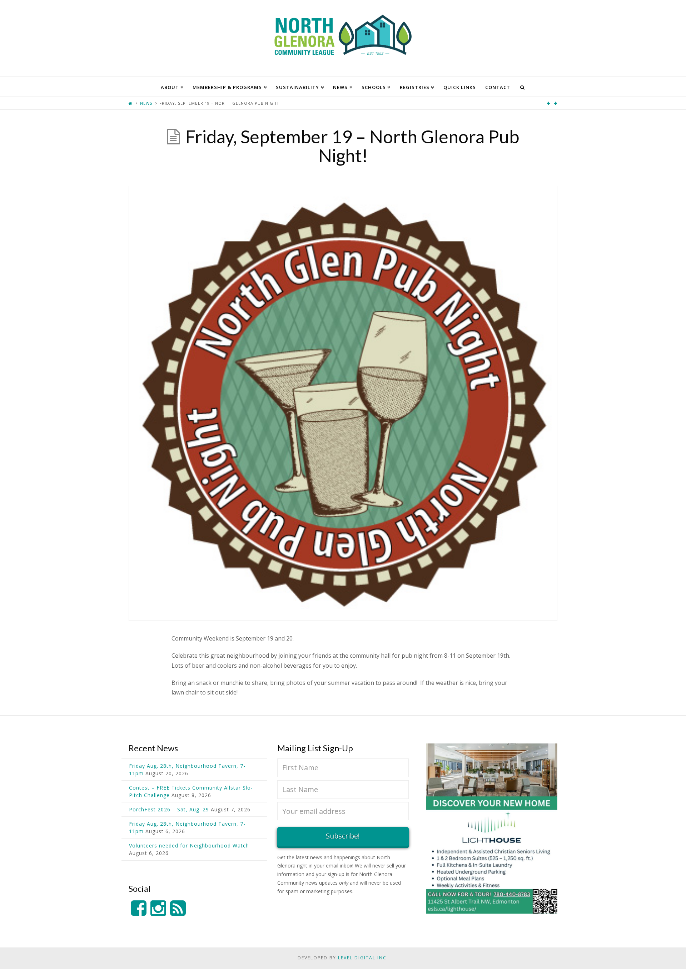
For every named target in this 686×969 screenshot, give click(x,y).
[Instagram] (158, 908)
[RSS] (178, 908)
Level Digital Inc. (363, 958)
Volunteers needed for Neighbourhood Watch (189, 845)
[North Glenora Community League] (343, 38)
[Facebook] (138, 908)
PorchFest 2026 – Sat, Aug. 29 (169, 809)
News (146, 103)
